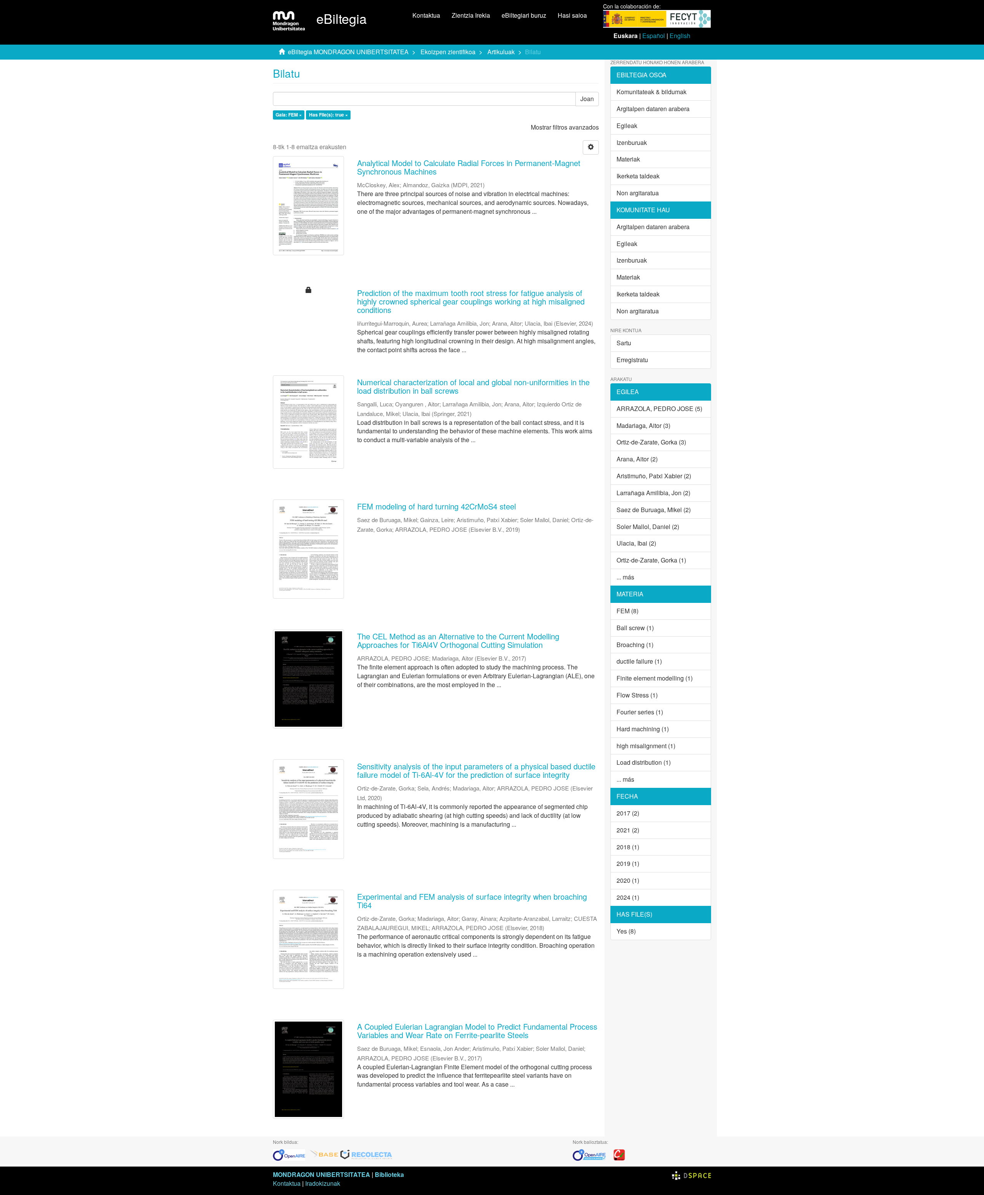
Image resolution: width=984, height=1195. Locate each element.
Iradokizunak (322, 1183)
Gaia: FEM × (289, 115)
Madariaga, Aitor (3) (643, 425)
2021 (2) (628, 830)
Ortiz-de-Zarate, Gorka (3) (651, 442)
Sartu (624, 342)
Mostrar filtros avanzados (565, 127)
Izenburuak (632, 142)
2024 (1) (628, 897)
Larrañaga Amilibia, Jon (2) (653, 492)
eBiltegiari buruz (524, 15)
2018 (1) (628, 846)
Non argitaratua (638, 192)
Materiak (628, 159)
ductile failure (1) (639, 661)
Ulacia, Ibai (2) (636, 543)
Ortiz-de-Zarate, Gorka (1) (651, 560)
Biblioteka (389, 1174)
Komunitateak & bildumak (651, 91)
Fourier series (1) (640, 711)
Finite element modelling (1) (655, 678)
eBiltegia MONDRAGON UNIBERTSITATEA (348, 51)
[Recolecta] (366, 1154)
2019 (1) (628, 863)
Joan (587, 98)
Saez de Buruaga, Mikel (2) (654, 509)
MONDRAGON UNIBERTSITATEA (321, 1174)
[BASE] (324, 1154)
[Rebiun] (619, 1154)
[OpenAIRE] (291, 1154)
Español (653, 35)
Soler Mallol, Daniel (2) (648, 526)
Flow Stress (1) (637, 695)
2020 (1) (628, 880)
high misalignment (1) (646, 745)
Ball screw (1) (635, 627)
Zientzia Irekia (471, 15)
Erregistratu (632, 359)
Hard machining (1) (643, 728)
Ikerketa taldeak (638, 175)
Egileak (627, 125)
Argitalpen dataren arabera (653, 108)
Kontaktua (426, 15)
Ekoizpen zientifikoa (448, 51)
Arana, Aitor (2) (637, 458)
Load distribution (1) (644, 762)
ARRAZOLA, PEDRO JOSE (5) (659, 408)
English (680, 35)
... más (625, 577)
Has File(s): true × (328, 115)
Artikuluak (501, 51)
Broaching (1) (635, 644)
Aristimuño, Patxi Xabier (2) (654, 475)
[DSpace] (691, 1174)
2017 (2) (628, 813)
